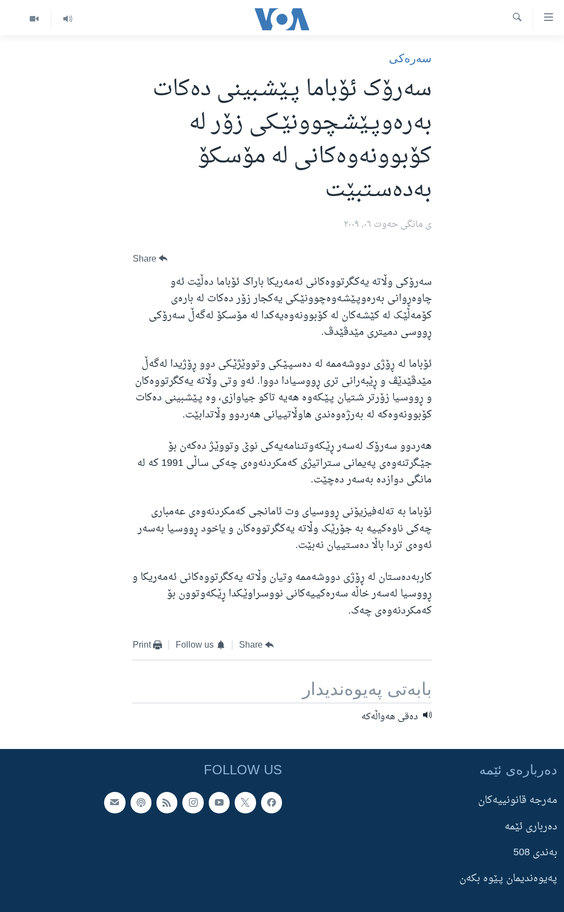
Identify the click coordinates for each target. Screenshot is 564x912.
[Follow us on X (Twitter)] (245, 802)
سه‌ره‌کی (410, 58)
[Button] (150, 259)
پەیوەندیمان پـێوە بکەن (508, 879)
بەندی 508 (535, 852)
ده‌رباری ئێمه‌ (531, 826)
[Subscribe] (114, 802)
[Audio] (67, 19)
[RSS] (166, 802)
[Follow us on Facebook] (271, 802)
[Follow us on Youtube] (219, 802)
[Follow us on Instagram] (192, 802)
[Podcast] (141, 802)
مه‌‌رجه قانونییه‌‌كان (517, 801)
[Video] (34, 19)
